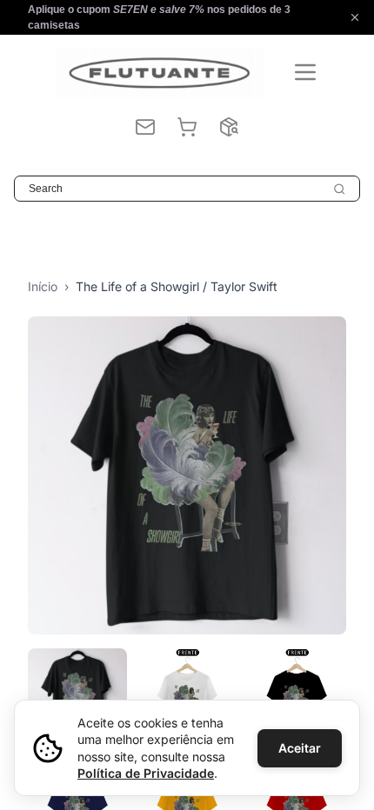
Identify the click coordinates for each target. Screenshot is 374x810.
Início (42, 286)
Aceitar (299, 747)
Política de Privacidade (145, 773)
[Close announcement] (355, 17)
